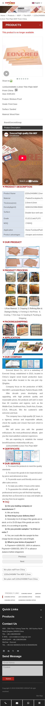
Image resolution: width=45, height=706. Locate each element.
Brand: (6, 122)
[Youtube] (18, 651)
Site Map (39, 696)
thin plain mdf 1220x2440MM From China (21, 579)
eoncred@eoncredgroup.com (20, 637)
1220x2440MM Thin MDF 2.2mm (17, 574)
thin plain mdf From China (14, 570)
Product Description (12, 128)
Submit (8, 679)
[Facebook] (8, 651)
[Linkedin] (3, 651)
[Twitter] (13, 651)
